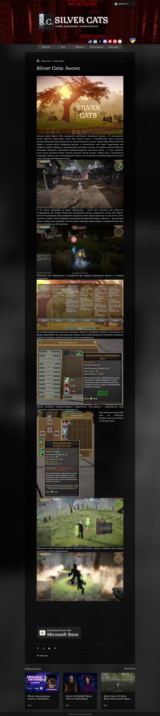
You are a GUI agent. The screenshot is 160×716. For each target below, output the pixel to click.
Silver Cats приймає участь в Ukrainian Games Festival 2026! (39, 697)
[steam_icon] (90, 41)
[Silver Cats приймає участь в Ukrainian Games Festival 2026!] (42, 682)
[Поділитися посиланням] (55, 648)
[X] (120, 41)
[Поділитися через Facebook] (38, 648)
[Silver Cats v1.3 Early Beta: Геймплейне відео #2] (118, 682)
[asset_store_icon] (100, 41)
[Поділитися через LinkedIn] (49, 648)
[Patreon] (115, 41)
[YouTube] (110, 41)
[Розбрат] (105, 41)
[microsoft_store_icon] (95, 41)
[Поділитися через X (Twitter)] (43, 648)
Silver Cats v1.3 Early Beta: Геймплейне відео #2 (117, 697)
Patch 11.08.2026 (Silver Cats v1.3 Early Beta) (79, 697)
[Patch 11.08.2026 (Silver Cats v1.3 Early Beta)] (80, 682)
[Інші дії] (122, 61)
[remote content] (80, 621)
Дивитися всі (129, 669)
